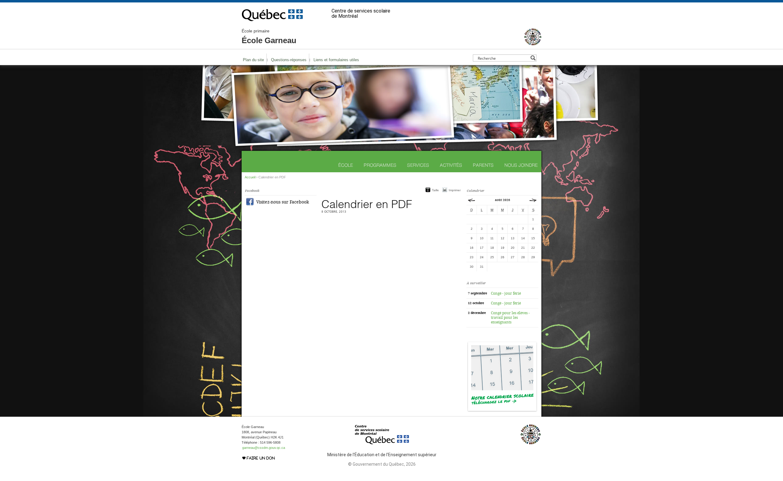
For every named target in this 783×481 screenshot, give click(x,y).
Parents (483, 165)
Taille (435, 190)
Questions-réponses (288, 60)
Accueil (250, 177)
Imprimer (455, 190)
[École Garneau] (532, 42)
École (345, 165)
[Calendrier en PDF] (502, 411)
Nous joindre (521, 165)
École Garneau (269, 36)
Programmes (380, 165)
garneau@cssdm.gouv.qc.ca (263, 447)
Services (418, 165)
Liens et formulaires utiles (336, 60)
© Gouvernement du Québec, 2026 (382, 464)
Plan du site (253, 60)
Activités (451, 165)
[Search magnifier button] (533, 58)
